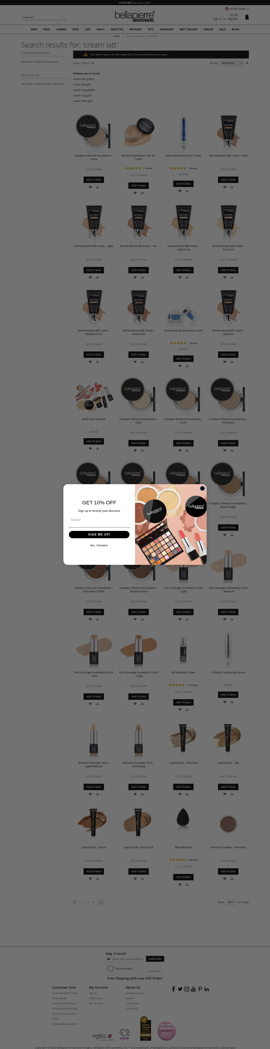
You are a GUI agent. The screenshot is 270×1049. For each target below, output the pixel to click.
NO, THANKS (99, 545)
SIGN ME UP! (99, 534)
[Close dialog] (202, 488)
